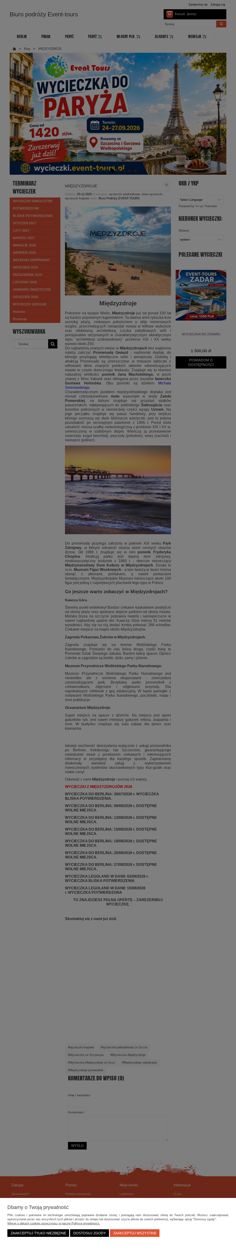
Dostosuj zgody (89, 1233)
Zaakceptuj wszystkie (134, 1233)
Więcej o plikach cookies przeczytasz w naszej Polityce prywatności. (53, 1223)
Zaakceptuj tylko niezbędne (38, 1233)
